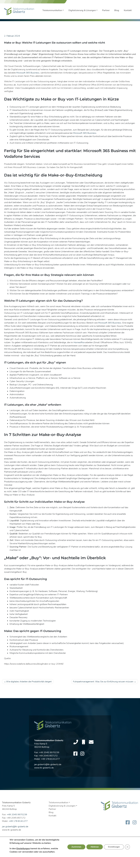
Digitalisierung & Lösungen (82, 10)
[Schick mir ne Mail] (91, 742)
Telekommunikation (52, 10)
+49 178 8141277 (50, 759)
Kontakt (128, 10)
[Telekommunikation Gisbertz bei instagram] (82, 754)
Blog (116, 10)
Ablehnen (95, 847)
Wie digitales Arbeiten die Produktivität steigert (29, 681)
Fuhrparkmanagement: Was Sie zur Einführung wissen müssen (103, 681)
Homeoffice (79, 342)
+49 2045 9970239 (49, 752)
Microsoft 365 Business (27, 72)
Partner (106, 10)
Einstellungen (23, 848)
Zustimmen (76, 847)
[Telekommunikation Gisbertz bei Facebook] (75, 754)
